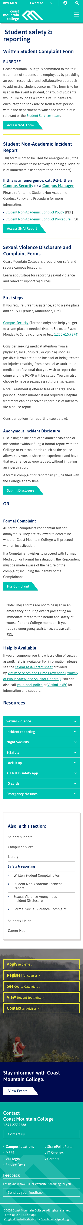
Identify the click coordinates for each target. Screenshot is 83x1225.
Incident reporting (20, 731)
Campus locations (20, 1146)
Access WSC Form (20, 125)
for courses (22, 975)
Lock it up (14, 762)
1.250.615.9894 (65, 334)
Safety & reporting (21, 866)
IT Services (55, 1153)
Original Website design (20, 1219)
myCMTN (10, 3)
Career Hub (17, 931)
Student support (20, 837)
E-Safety (12, 752)
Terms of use (11, 1215)
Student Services (41, 826)
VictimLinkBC (57, 685)
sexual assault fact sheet (34, 667)
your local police (30, 685)
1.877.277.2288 (14, 1125)
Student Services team (43, 115)
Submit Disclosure (20, 490)
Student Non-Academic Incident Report (38, 886)
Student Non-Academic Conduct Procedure (38, 219)
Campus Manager (58, 185)
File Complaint (18, 586)
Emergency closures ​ (22, 794)
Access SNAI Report (22, 228)
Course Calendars (22, 986)
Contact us (16, 1134)
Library (13, 857)
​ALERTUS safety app (22, 773)
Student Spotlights (24, 997)
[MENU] (76, 14)
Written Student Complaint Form (38, 875)
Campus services (20, 847)
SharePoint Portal (60, 1146)
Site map (29, 1215)
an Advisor (21, 1008)
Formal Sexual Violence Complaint (40, 909)
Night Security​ (17, 742)
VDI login (13, 1159)
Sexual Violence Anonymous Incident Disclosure (35, 898)
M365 (10, 1153)
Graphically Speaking (55, 1219)
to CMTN (18, 964)
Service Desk (15, 1165)
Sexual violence (18, 721)
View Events (17, 1090)
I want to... (38, 3)
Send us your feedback (26, 1192)
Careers (53, 1159)
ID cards (12, 783)
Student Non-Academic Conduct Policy (35, 212)
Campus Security (18, 185)
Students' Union (19, 921)
